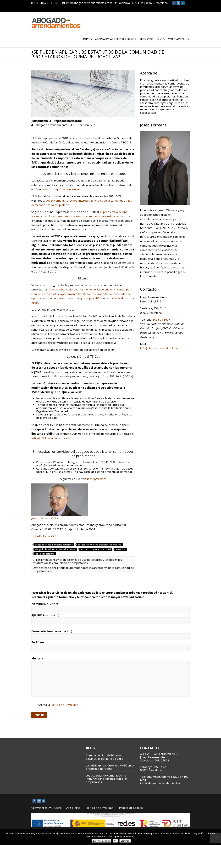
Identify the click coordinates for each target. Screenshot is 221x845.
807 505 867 (161, 319)
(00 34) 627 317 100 (46, 3)
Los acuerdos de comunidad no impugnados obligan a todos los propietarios (106, 779)
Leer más (125, 841)
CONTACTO (176, 39)
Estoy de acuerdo (101, 841)
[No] (217, 837)
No (115, 841)
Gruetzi (56, 808)
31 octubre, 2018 (86, 125)
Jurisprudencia (41, 121)
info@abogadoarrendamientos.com (89, 3)
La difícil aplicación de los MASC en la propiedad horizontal (110, 767)
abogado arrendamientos (52, 125)
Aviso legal (73, 808)
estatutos (120, 549)
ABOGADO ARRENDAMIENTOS (115, 39)
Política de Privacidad (64, 705)
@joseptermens (96, 479)
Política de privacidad (100, 808)
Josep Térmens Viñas (44, 518)
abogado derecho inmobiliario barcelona (55, 549)
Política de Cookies (131, 808)
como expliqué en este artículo (61, 189)
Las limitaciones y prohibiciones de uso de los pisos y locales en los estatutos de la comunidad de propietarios (77, 561)
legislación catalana (45, 553)
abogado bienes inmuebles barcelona (54, 544)
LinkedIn (36, 536)
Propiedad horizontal (67, 121)
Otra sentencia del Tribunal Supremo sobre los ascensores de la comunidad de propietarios (83, 569)
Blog (161, 39)
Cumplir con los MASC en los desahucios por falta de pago (104, 757)
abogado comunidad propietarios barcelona (99, 544)
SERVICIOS (146, 39)
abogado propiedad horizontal (95, 549)
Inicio (87, 39)
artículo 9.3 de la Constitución (50, 438)
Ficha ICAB (49, 536)
